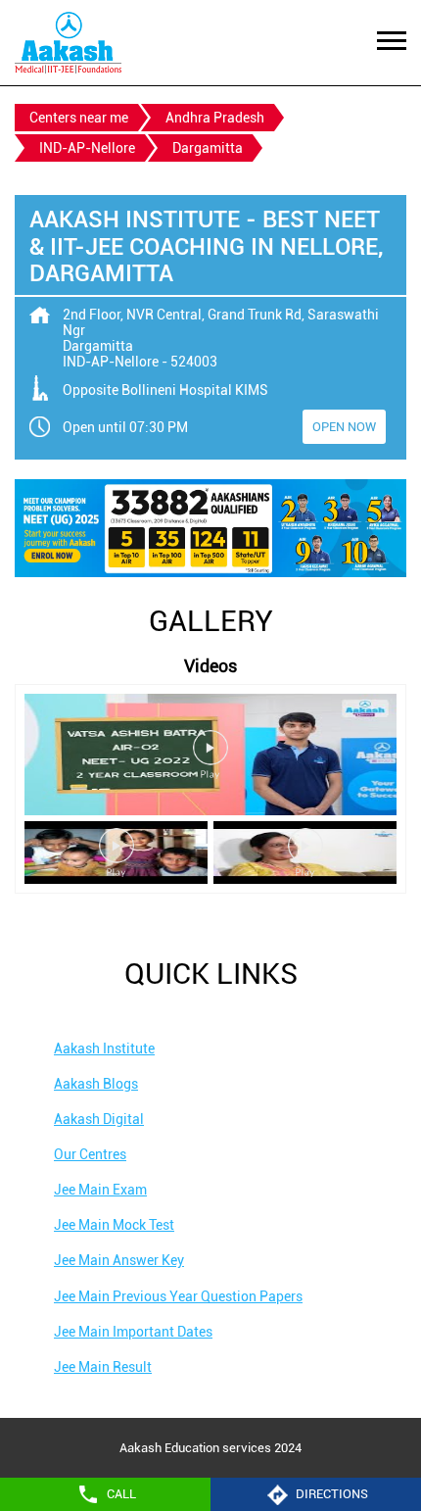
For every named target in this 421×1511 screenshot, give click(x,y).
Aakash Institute (104, 1048)
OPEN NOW (344, 426)
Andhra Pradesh (214, 117)
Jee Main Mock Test (114, 1225)
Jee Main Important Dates (133, 1332)
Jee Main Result (103, 1367)
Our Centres (90, 1154)
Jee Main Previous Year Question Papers (178, 1296)
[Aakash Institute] (68, 42)
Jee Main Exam (100, 1189)
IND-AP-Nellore (87, 148)
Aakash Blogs (96, 1084)
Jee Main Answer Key (119, 1260)
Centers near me (78, 117)
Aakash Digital (99, 1119)
